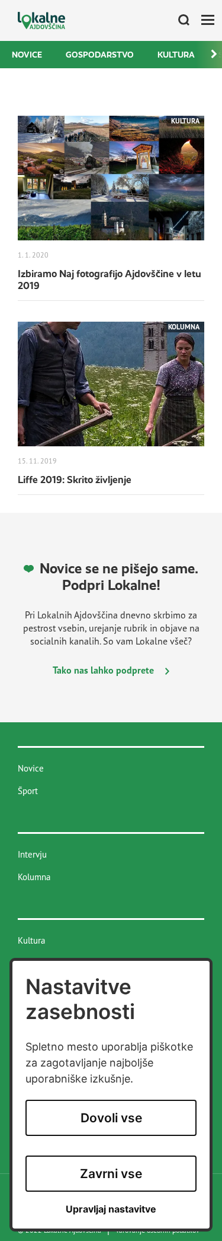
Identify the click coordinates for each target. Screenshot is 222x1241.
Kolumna (34, 877)
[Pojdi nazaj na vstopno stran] (41, 20)
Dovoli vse (111, 1117)
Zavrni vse (111, 1173)
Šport (28, 790)
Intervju (32, 854)
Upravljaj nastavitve (111, 1209)
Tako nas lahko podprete (104, 670)
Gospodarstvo (100, 54)
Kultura (176, 54)
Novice (27, 54)
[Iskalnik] (179, 20)
